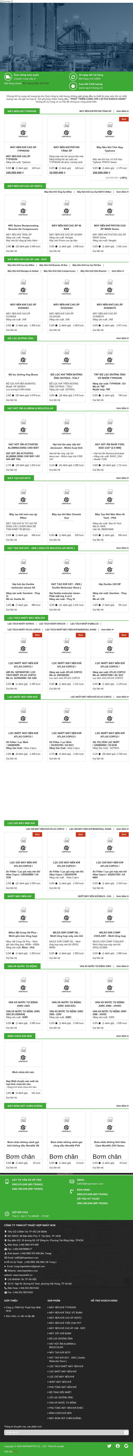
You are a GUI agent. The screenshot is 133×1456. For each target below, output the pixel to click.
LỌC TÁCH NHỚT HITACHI (52, 624)
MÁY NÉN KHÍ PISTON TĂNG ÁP (95, 111)
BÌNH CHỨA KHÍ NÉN (20, 1036)
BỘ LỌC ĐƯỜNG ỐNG (21, 338)
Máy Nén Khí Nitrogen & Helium (23, 271)
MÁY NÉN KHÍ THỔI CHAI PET (65, 1323)
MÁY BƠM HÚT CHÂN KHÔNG (25, 1106)
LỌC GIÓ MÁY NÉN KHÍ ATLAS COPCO (45, 829)
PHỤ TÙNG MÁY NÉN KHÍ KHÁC (66, 1408)
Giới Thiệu (10, 1300)
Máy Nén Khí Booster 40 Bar (53, 265)
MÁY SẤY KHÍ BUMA (60, 1333)
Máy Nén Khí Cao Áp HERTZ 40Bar (94, 192)
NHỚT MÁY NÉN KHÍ (19, 896)
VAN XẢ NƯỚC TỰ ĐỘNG (22, 966)
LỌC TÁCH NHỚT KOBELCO (84, 624)
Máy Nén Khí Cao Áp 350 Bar (87, 265)
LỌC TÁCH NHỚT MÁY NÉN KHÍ (26, 618)
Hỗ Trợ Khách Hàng (104, 1300)
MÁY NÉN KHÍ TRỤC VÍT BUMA (65, 1312)
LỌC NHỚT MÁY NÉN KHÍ (22, 697)
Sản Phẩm (53, 1300)
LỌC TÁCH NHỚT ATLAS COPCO (24, 629)
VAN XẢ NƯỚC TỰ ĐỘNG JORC (95, 966)
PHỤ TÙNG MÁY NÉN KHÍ (62, 1387)
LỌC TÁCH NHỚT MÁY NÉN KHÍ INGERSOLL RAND (70, 629)
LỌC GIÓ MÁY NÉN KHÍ (21, 823)
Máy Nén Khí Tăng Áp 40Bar (58, 192)
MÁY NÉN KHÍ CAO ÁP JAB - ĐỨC (27, 259)
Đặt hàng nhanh (13, 83)
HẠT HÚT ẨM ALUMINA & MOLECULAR (30, 408)
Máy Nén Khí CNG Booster (94, 271)
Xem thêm (121, 111)
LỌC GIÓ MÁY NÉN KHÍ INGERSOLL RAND (90, 829)
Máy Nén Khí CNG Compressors (60, 271)
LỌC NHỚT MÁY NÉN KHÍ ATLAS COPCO (91, 697)
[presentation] (128, 150)
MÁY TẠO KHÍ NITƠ (19, 478)
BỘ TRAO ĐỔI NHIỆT (60, 1392)
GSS (15, 1451)
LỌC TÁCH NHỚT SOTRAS (21, 624)
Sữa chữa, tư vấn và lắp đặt (20, 1316)
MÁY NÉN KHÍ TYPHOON (22, 111)
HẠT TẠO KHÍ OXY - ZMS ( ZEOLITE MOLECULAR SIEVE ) (41, 548)
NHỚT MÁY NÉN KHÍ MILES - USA (94, 896)
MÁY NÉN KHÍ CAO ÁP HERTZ (25, 186)
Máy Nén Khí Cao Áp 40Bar (21, 265)
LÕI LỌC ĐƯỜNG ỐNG (61, 1397)
